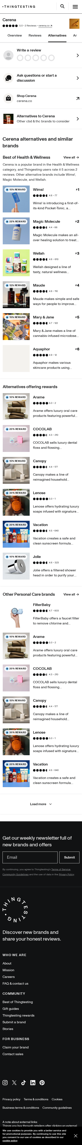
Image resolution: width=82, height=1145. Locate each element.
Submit (69, 857)
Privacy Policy (66, 874)
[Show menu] (75, 6)
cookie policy (10, 1140)
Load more (38, 804)
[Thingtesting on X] (14, 1083)
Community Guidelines (16, 874)
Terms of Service (60, 869)
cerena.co (44, 25)
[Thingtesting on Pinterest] (42, 1083)
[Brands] (20, 6)
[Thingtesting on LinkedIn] (32, 1083)
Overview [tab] (15, 35)
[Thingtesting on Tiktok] (23, 1083)
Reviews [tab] (35, 35)
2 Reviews (30, 25)
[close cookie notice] (75, 1136)
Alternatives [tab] (57, 35)
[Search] (62, 6)
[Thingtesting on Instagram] (5, 1083)
